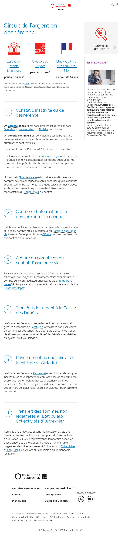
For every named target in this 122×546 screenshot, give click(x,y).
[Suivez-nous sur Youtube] (90, 499)
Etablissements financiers (14, 66)
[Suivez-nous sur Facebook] (81, 499)
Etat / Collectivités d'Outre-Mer (67, 66)
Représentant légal (49, 156)
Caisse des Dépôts (14, 288)
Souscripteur (31, 191)
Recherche (39, 373)
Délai (26, 83)
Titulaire (43, 129)
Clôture (46, 234)
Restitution (37, 327)
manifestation (26, 129)
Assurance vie (28, 177)
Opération (9, 129)
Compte (13, 125)
